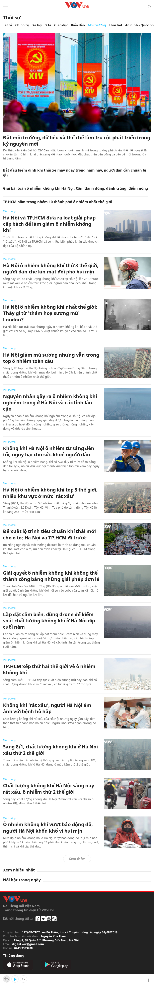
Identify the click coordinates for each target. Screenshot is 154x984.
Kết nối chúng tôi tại (18, 918)
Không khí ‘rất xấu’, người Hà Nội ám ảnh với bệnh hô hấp (47, 708)
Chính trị (22, 25)
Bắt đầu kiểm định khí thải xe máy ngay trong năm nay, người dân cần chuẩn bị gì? (74, 172)
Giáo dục (61, 25)
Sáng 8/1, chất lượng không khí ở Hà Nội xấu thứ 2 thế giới (50, 749)
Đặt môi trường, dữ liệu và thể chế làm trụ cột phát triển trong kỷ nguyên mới (76, 140)
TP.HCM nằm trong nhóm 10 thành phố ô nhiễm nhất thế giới (57, 202)
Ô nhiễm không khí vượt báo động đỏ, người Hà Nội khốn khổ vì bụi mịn (48, 827)
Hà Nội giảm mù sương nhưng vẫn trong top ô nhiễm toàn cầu (51, 357)
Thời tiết (115, 25)
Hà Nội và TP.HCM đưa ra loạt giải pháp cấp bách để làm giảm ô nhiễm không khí (49, 223)
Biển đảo (78, 25)
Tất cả (7, 25)
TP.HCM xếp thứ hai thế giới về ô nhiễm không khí (49, 669)
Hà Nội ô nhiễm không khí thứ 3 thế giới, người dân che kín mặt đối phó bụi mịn (50, 268)
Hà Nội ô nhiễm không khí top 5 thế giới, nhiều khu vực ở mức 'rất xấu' (50, 492)
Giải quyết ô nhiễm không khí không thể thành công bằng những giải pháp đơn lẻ (51, 575)
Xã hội (37, 25)
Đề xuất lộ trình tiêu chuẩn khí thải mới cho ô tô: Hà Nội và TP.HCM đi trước (49, 534)
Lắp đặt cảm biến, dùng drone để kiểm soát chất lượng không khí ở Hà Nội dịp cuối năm (49, 620)
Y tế (48, 25)
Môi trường (97, 25)
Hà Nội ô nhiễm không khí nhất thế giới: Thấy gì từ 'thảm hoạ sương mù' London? (50, 313)
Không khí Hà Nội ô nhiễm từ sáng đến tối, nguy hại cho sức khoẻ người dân (48, 451)
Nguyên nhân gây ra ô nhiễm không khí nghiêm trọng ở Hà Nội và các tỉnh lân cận (50, 402)
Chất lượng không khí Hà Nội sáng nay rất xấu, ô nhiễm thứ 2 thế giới (48, 788)
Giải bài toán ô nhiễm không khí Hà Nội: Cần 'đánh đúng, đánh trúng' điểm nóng (75, 188)
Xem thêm (77, 859)
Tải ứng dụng (13, 955)
